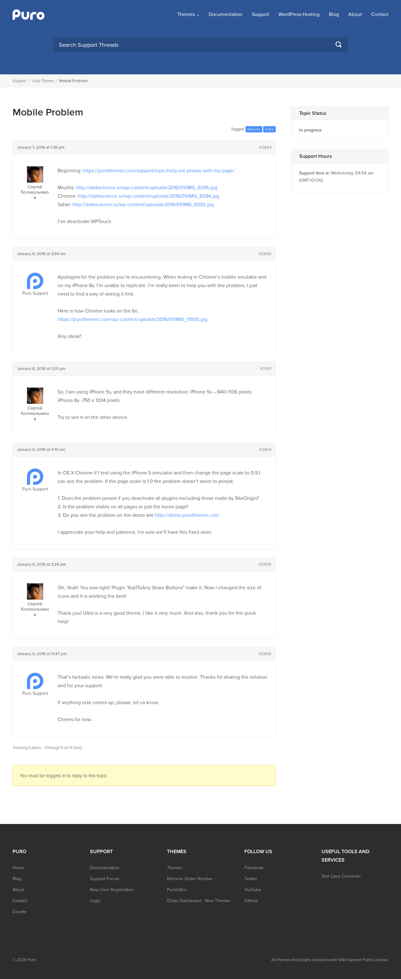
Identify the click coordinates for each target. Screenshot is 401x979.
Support (260, 14)
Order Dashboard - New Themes (199, 900)
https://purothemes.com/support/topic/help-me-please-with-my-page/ (159, 171)
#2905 (265, 564)
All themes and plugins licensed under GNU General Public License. (329, 959)
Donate (20, 911)
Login (95, 900)
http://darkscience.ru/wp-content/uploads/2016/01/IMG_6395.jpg (146, 188)
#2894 (265, 147)
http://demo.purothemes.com (187, 515)
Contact (379, 14)
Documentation (225, 14)
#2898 (265, 253)
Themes (186, 14)
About (355, 14)
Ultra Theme (43, 80)
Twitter (250, 878)
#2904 (265, 449)
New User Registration (112, 889)
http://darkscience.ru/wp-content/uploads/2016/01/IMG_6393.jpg (143, 204)
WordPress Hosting (299, 14)
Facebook (253, 867)
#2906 (265, 653)
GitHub (251, 900)
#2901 (265, 368)
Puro (32, 959)
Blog (334, 14)
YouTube (252, 889)
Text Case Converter (341, 876)
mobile (253, 129)
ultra (269, 129)
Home (18, 867)
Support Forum (104, 878)
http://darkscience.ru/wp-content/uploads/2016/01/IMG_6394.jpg (148, 196)
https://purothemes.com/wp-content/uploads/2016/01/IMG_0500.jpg (132, 319)
